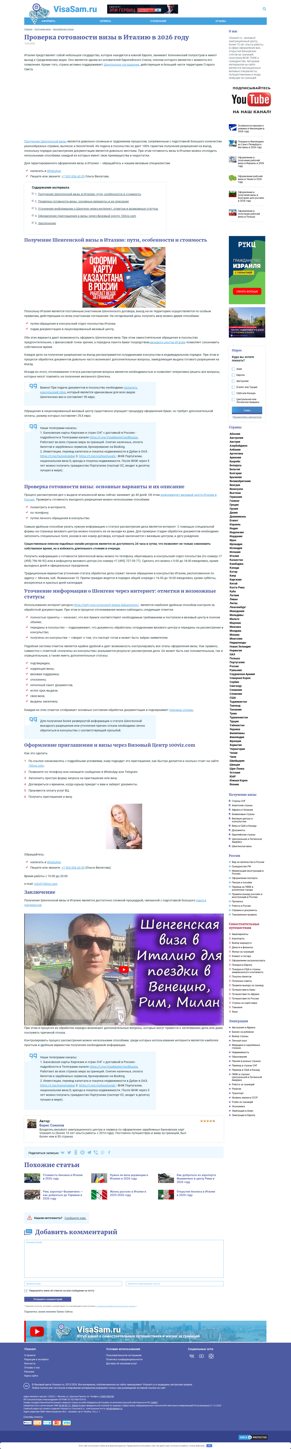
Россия (234, 666)
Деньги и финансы (242, 947)
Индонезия (237, 532)
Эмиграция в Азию (242, 1110)
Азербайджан (238, 445)
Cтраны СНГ (239, 801)
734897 (154, 1402)
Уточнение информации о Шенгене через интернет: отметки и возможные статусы (98, 208)
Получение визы (242, 795)
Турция (234, 721)
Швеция (235, 764)
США (233, 697)
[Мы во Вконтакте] (191, 1356)
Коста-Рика (237, 587)
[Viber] (96, 1152)
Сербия (234, 682)
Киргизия (236, 579)
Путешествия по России (245, 998)
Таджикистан (238, 701)
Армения (235, 457)
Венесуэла (236, 489)
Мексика (235, 626)
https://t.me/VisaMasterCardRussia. (114, 437)
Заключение (47, 223)
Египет (234, 520)
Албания (235, 449)
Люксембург (238, 607)
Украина (235, 729)
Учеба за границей (242, 1102)
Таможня (237, 1007)
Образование (239, 1056)
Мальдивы (237, 615)
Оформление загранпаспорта (248, 960)
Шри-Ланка (237, 768)
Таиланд (235, 705)
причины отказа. (181, 710)
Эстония (235, 772)
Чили (233, 756)
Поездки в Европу (242, 964)
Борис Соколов (51, 1125)
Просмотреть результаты (247, 417)
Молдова (235, 630)
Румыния (236, 670)
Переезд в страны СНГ (244, 1065)
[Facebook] (109, 1152)
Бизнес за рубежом (243, 1031)
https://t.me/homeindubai (57, 456)
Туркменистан (239, 717)
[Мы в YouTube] (201, 1356)
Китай (233, 583)
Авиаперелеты (240, 934)
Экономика (238, 1106)
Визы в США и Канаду (244, 825)
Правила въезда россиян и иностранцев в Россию (247, 895)
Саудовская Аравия (242, 674)
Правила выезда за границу (248, 985)
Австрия (235, 441)
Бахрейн (235, 461)
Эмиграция (238, 1021)
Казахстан (236, 559)
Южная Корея (239, 780)
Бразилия (236, 477)
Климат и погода (241, 956)
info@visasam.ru (114, 1408)
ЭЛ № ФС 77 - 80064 (68, 1405)
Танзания (236, 709)
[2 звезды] (204, 1120)
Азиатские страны (242, 805)
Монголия (236, 638)
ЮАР (233, 776)
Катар (233, 571)
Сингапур (236, 685)
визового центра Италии (167, 342)
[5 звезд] (213, 1120)
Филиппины (237, 733)
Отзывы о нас (32, 1367)
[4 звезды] (210, 1120)
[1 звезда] (201, 1120)
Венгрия (235, 485)
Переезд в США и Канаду (246, 1069)
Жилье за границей (243, 951)
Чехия (233, 752)
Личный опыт (239, 1040)
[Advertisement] (124, 106)
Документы (238, 830)
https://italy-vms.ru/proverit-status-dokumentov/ (106, 605)
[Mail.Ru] (82, 1152)
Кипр (233, 575)
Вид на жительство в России (248, 862)
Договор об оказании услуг (121, 1363)
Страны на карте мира (244, 1002)
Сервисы (105, 21)
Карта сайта (31, 1375)
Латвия (234, 595)
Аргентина (236, 453)
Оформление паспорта (245, 878)
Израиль (235, 524)
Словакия (236, 689)
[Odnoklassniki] (76, 1152)
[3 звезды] (207, 1120)
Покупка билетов (241, 976)
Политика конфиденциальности (124, 1359)
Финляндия (237, 737)
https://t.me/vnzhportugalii (97, 456)
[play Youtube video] (124, 969)
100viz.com (36, 765)
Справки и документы (244, 910)
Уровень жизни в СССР (245, 1097)
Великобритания (240, 481)
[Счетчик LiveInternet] (25, 1437)
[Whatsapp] (102, 1152)
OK (209, 1445)
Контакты (29, 1363)
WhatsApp (54, 171)
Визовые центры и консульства (242, 820)
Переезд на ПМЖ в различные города (242, 888)
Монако (234, 634)
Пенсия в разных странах (246, 1061)
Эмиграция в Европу (243, 1115)
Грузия (234, 508)
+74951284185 (106, 1396)
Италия (234, 555)
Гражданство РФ (241, 866)
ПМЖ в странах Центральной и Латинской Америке (247, 1077)
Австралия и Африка (243, 1027)
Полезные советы (242, 981)
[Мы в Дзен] (211, 1356)
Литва (233, 603)
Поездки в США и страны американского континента (247, 971)
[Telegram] (89, 1152)
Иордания (236, 536)
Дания (234, 512)
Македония (237, 611)
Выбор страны (240, 1036)
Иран (233, 540)
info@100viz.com (46, 884)
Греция (234, 504)
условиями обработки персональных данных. (115, 1306)
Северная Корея (240, 678)
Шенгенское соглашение (121, 64)
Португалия (237, 662)
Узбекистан (237, 725)
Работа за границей (243, 1084)
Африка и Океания (242, 809)
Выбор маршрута (242, 943)
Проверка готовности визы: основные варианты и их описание (83, 201)
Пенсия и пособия (242, 882)
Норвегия (236, 650)
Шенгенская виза (242, 846)
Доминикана (238, 516)
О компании (158, 21)
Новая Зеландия (240, 646)
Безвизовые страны (243, 814)
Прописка (237, 901)
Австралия (236, 437)
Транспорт (238, 1093)
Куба (233, 591)
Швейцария (237, 760)
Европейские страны (243, 834)
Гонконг (235, 500)
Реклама (29, 1371)
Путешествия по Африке (245, 994)
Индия (234, 528)
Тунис (233, 713)
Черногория (237, 748)
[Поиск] (264, 9)
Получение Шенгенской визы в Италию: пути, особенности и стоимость (89, 194)
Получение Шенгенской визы (45, 141)
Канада (234, 567)
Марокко (235, 622)
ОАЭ (232, 654)
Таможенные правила (244, 914)
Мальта (234, 619)
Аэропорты (238, 938)
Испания (235, 552)
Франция (235, 741)
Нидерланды (238, 642)
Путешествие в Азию (243, 989)
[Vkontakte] (62, 1152)
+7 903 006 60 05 (73, 176)
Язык (235, 1011)
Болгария (236, 473)
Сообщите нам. (75, 1218)
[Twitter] (69, 1152)
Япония (234, 784)
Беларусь (236, 465)
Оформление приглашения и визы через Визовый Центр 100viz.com (87, 216)
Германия (236, 496)
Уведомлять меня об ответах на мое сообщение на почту (61, 1290)
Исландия (236, 548)
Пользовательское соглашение (123, 1355)
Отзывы (221, 21)
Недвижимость (240, 1052)
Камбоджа (236, 563)
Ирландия (236, 544)
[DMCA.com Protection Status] (253, 1437)
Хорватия (236, 745)
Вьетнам (235, 492)
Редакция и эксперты (36, 1359)
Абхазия (235, 433)
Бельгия (235, 469)
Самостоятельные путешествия (244, 926)
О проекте (29, 1355)
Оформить (48, 21)
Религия (236, 1088)
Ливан (234, 599)
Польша (235, 658)
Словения (236, 693)
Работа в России (241, 905)
